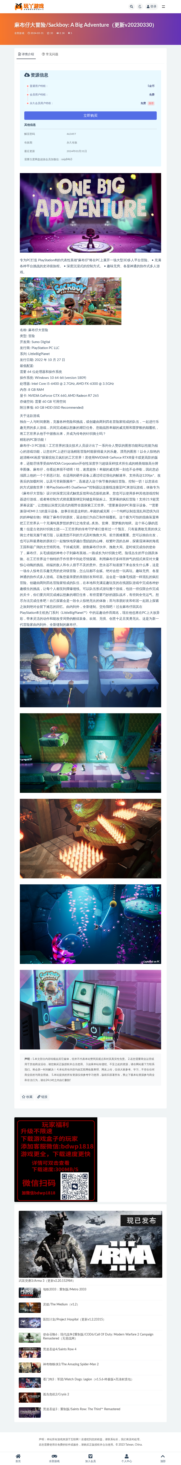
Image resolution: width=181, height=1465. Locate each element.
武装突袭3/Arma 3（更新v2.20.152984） (47, 1280)
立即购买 (90, 115)
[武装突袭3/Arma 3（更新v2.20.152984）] (90, 1244)
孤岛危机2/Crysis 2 (56, 1394)
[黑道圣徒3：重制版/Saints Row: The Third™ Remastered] (30, 1412)
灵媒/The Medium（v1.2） (61, 1304)
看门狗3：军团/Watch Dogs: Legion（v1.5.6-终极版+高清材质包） (88, 1379)
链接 (43, 1097)
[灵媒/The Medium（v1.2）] (30, 1308)
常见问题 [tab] (52, 54)
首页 (18, 1461)
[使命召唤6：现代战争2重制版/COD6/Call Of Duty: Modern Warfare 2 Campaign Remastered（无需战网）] (30, 1338)
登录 (153, 6)
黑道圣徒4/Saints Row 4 (59, 1349)
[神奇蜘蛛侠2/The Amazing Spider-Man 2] (30, 1367)
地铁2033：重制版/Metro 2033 (64, 1289)
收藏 (28, 1097)
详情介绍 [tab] (28, 54)
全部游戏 (19, 33)
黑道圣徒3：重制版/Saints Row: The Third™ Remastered (81, 1409)
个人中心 (126, 1461)
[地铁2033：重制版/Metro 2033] (30, 1293)
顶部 (163, 1461)
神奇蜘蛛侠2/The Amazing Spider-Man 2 (71, 1364)
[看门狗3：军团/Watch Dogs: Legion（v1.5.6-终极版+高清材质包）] (30, 1382)
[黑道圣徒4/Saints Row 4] (30, 1352)
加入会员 (90, 1461)
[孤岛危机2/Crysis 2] (30, 1398)
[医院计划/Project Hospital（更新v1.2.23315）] (30, 1323)
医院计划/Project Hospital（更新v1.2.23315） (74, 1319)
